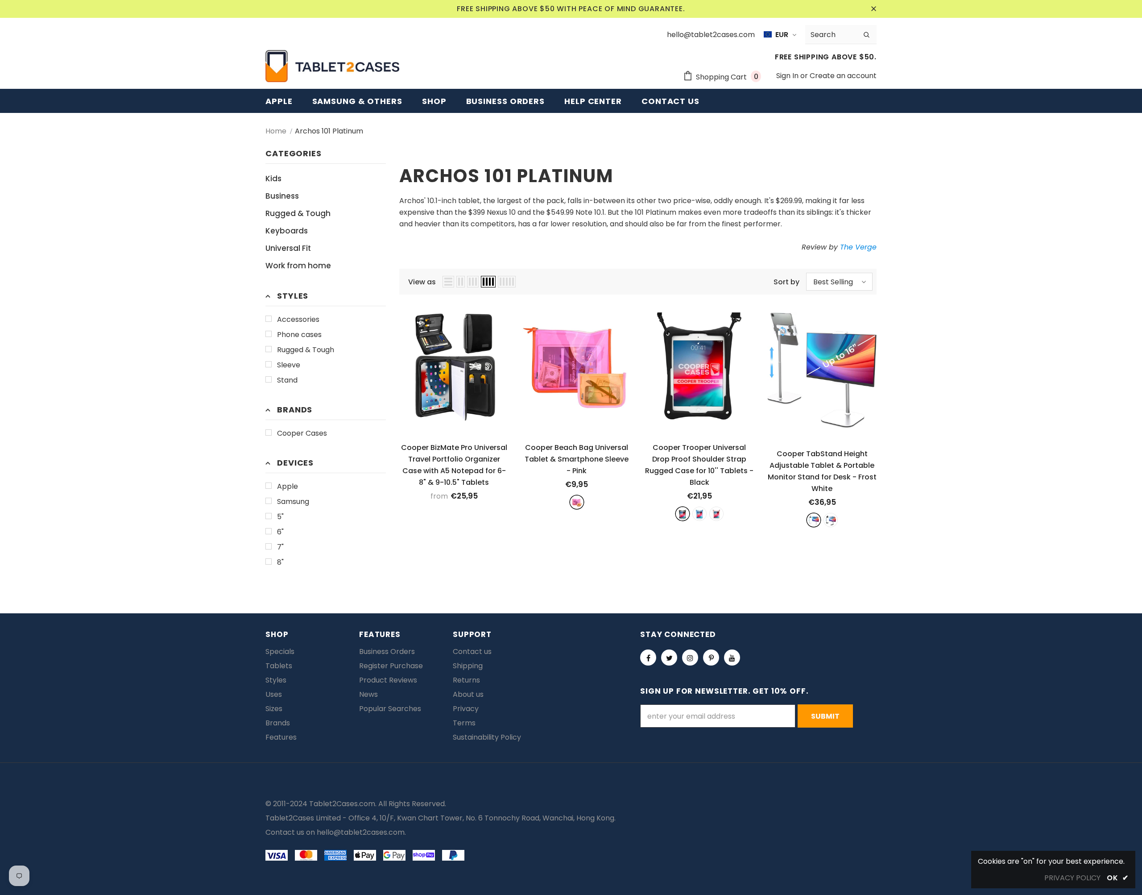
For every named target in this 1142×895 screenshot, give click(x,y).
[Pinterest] (711, 657)
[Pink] (576, 502)
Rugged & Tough (305, 350)
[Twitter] (669, 657)
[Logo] (332, 66)
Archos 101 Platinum (329, 131)
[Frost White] (813, 520)
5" (280, 517)
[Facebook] (648, 657)
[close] (873, 8)
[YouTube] (732, 657)
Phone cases (299, 334)
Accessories (298, 319)
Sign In (788, 76)
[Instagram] (690, 657)
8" (280, 562)
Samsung (293, 501)
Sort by (786, 282)
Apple (287, 486)
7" (280, 547)
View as (422, 282)
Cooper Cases (302, 433)
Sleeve (288, 365)
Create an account (843, 76)
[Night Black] (830, 520)
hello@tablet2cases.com (361, 832)
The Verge (858, 247)
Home (275, 131)
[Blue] (699, 513)
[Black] (682, 513)
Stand (287, 380)
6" (280, 532)
